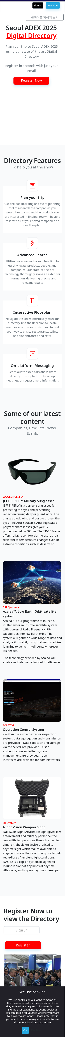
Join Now (53, 5)
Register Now (31, 80)
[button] (31, 80)
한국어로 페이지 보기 (44, 17)
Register (23, 945)
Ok (25, 1030)
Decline (36, 1030)
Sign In (21, 930)
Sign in (37, 5)
